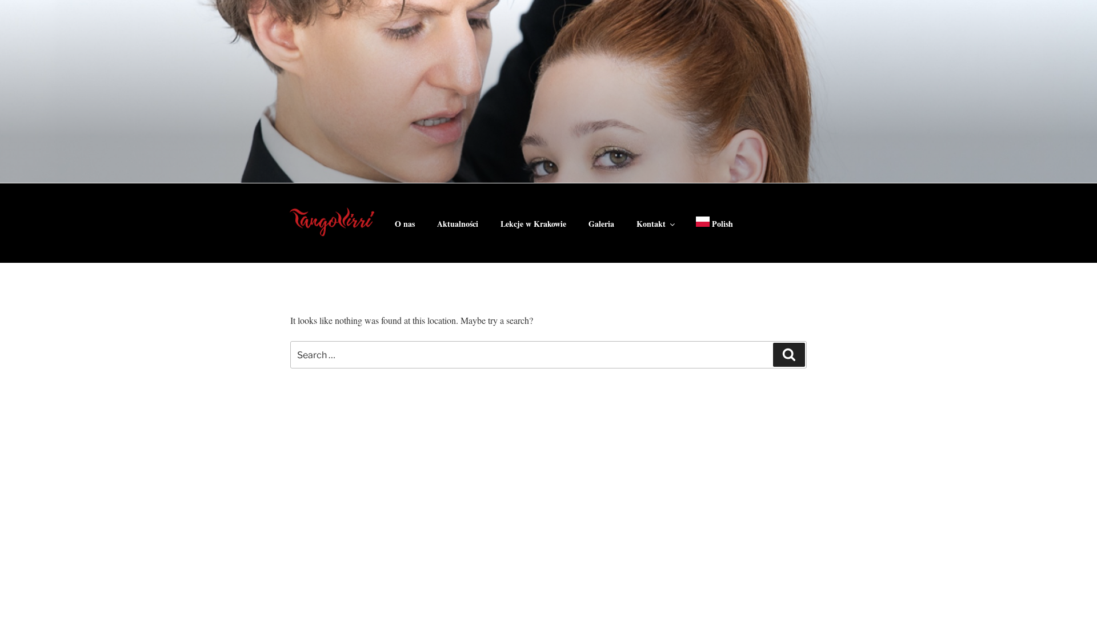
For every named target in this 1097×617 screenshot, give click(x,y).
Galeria (601, 224)
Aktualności (457, 224)
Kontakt (651, 224)
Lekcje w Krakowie (533, 224)
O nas (405, 224)
